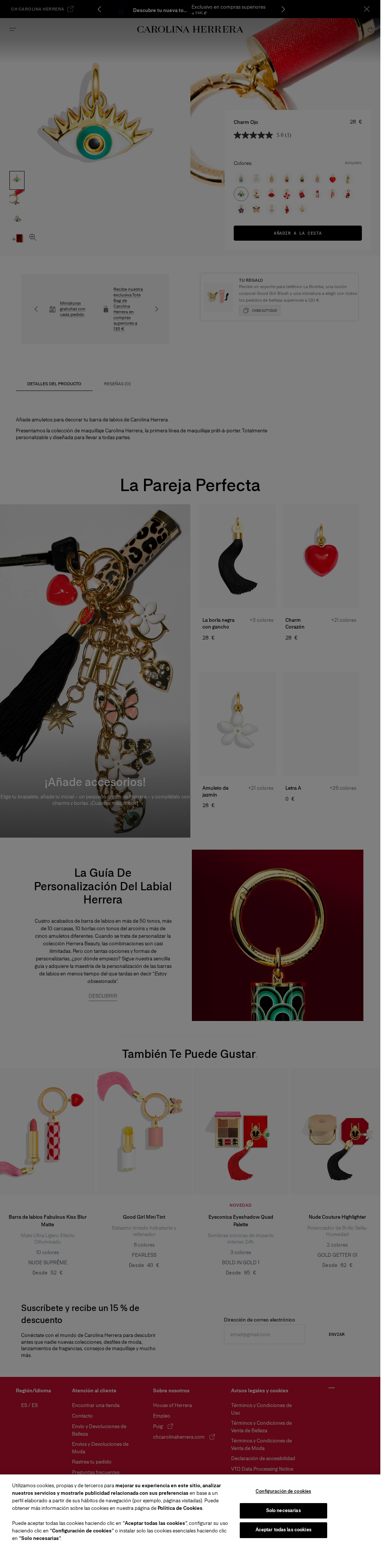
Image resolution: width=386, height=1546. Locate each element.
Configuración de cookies (283, 1491)
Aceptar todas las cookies (283, 1530)
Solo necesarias (283, 1511)
